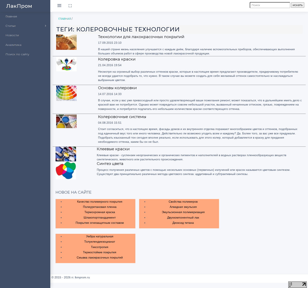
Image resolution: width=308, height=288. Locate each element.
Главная (11, 16)
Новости (12, 35)
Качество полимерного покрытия (99, 201)
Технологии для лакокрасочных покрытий (141, 36)
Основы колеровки (117, 87)
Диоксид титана (183, 222)
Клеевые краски (113, 149)
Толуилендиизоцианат (99, 241)
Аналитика (13, 45)
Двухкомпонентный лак (183, 217)
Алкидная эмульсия (183, 206)
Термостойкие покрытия (99, 252)
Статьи (10, 26)
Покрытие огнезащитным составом (100, 222)
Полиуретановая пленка (99, 206)
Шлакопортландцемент (100, 217)
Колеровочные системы (122, 116)
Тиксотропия (99, 247)
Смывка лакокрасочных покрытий (100, 257)
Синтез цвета (110, 163)
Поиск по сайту (17, 54)
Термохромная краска (99, 212)
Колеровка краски (117, 59)
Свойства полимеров (183, 201)
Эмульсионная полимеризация (183, 212)
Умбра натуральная (99, 236)
